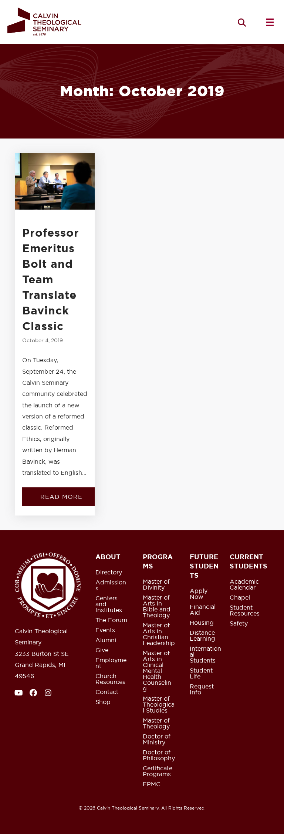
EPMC (151, 784)
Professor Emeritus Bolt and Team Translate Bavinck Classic (50, 279)
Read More (70, 496)
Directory (108, 572)
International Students (205, 654)
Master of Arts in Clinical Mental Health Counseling (157, 671)
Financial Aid (203, 610)
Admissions (110, 585)
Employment (110, 663)
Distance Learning (202, 636)
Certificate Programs (157, 771)
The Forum (111, 620)
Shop (103, 702)
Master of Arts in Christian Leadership (159, 634)
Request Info (202, 689)
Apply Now (198, 594)
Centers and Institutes (108, 604)
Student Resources (245, 610)
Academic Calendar (244, 584)
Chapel (240, 597)
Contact (106, 692)
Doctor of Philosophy (159, 755)
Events (105, 630)
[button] (242, 22)
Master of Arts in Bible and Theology (156, 606)
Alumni (105, 640)
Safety (239, 623)
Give (101, 650)
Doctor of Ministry (156, 739)
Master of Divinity (156, 584)
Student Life (201, 673)
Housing (202, 623)
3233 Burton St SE (42, 653)
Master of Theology (156, 723)
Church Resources (110, 679)
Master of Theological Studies (159, 704)
